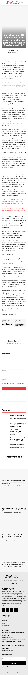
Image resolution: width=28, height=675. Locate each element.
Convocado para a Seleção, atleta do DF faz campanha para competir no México (17, 446)
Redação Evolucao (8, 485)
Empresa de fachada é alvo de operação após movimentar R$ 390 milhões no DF (18, 424)
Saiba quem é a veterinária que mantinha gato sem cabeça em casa (20, 323)
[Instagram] (7, 610)
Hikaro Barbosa (15, 50)
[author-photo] (3, 486)
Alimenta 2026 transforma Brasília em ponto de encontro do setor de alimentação (17, 432)
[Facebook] (3, 610)
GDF (14, 32)
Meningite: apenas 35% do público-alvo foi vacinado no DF (7, 323)
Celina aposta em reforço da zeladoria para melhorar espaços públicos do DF (17, 439)
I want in (13, 663)
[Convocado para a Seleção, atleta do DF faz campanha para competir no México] (5, 446)
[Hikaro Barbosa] (14, 334)
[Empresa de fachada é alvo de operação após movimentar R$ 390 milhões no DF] (5, 424)
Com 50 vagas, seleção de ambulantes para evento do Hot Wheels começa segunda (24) (18, 417)
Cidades (4, 637)
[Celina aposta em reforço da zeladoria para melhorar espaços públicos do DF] (5, 439)
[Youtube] (16, 610)
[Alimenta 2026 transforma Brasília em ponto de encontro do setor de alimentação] (5, 431)
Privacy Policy (19, 666)
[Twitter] (11, 610)
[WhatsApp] (14, 346)
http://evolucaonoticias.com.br (14, 343)
